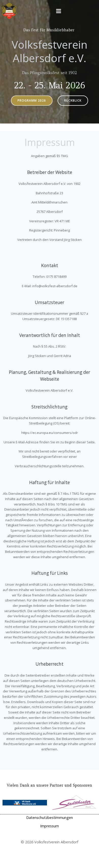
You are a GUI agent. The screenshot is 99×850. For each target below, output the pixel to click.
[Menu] (58, 11)
